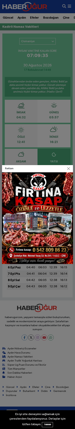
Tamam (47, 425)
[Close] (68, 168)
